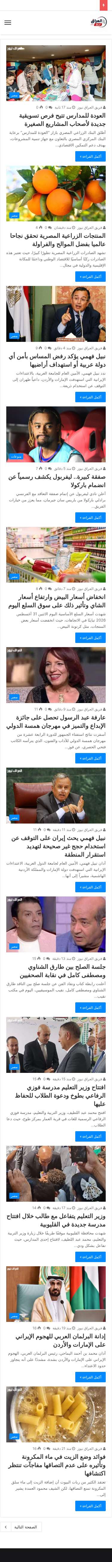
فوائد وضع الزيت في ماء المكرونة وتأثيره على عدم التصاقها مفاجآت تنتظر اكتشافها (57, 1465)
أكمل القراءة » (90, 156)
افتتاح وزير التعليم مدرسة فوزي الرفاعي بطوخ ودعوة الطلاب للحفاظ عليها (60, 1095)
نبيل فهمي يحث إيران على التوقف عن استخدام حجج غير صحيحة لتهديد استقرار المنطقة (58, 846)
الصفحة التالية (25, 1527)
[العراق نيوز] (99, 23)
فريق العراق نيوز (90, 107)
